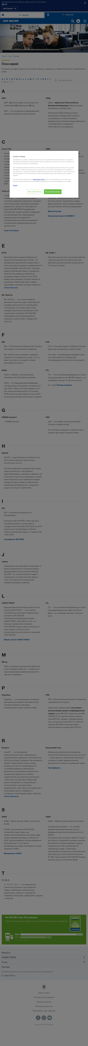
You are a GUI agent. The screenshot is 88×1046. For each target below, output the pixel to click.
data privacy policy (39, 179)
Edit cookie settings (34, 192)
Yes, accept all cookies (52, 192)
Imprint (15, 185)
